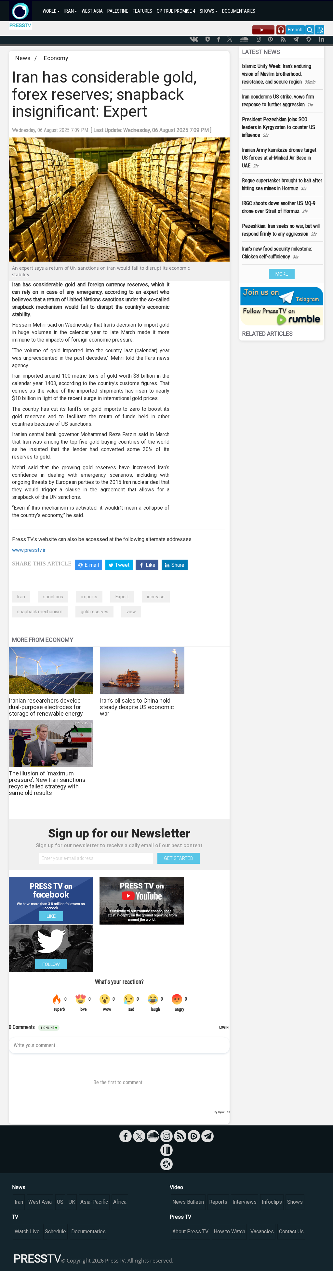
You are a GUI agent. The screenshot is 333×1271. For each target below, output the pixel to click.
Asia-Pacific (94, 1202)
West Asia (40, 1202)
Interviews (245, 1202)
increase (156, 596)
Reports (218, 1202)
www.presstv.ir (29, 550)
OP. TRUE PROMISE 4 (176, 11)
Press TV (180, 1217)
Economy (56, 58)
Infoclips (272, 1202)
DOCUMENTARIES (238, 11)
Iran (21, 596)
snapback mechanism (39, 611)
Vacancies (262, 1231)
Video (176, 1187)
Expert (122, 596)
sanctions (53, 596)
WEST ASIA (92, 11)
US (60, 1202)
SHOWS (207, 11)
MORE (281, 274)
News (23, 58)
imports (89, 596)
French (295, 29)
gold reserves (94, 611)
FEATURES (142, 11)
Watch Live (27, 1231)
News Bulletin (188, 1202)
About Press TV (190, 1231)
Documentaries (88, 1231)
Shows (295, 1202)
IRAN (69, 11)
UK (72, 1202)
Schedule (55, 1231)
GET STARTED (178, 858)
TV (15, 1217)
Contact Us (291, 1231)
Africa (120, 1202)
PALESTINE (117, 11)
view (131, 611)
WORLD (50, 11)
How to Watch (229, 1231)
